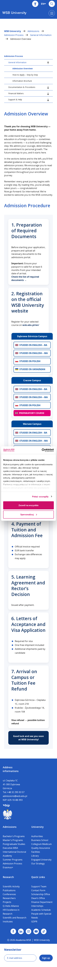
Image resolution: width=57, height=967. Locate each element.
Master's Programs (13, 840)
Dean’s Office (38, 898)
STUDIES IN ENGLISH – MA (33, 353)
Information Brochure (22, 81)
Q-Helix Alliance (11, 905)
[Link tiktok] (43, 931)
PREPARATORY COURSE (31, 413)
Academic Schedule (41, 909)
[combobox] (43, 4)
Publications (9, 890)
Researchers (9, 898)
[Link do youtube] (36, 931)
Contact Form (38, 890)
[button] (35, 4)
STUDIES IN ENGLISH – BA (33, 345)
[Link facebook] (13, 931)
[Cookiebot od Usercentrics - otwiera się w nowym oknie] (42, 450)
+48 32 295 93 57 (15, 792)
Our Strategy (38, 863)
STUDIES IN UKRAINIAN (32, 369)
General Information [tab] (17, 62)
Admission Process (14, 35)
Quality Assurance (40, 847)
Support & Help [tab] (15, 99)
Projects (7, 902)
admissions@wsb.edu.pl (15, 796)
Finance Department (41, 902)
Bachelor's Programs (14, 836)
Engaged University (41, 859)
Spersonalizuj (27, 514)
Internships (37, 905)
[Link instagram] (28, 931)
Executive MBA (10, 847)
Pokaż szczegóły (40, 496)
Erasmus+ (8, 867)
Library (35, 855)
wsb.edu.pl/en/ (30, 325)
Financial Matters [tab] (16, 93)
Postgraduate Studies (14, 844)
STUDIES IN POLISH (29, 361)
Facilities (35, 851)
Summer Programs (12, 859)
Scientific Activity (11, 886)
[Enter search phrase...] (52, 4)
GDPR (34, 921)
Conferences (9, 894)
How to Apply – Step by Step (25, 74)
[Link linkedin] (21, 931)
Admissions (34, 31)
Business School (39, 840)
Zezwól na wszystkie (28, 505)
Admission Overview (20, 38)
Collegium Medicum (41, 844)
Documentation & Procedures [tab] (21, 87)
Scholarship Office (40, 894)
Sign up (46, 957)
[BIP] (6, 805)
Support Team (38, 886)
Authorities (37, 836)
